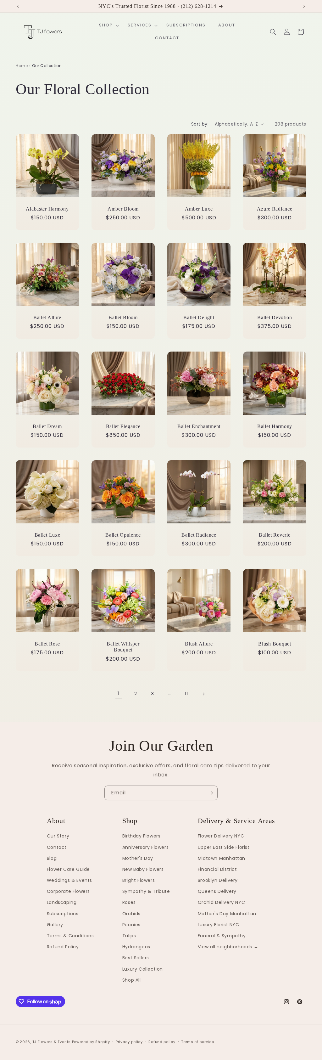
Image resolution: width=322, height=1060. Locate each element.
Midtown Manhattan (221, 858)
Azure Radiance (274, 208)
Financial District (217, 869)
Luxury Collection (142, 969)
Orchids (131, 914)
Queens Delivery (217, 891)
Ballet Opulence (123, 535)
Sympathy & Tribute (146, 891)
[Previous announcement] (18, 6)
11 (186, 694)
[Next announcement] (304, 6)
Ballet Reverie (274, 535)
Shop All (131, 980)
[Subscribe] (210, 793)
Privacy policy (129, 1041)
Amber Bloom (123, 208)
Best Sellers (135, 958)
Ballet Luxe (47, 535)
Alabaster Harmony (47, 208)
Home (22, 65)
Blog (52, 858)
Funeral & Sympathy (222, 936)
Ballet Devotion (274, 317)
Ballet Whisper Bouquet (123, 646)
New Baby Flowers (143, 869)
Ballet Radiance (198, 535)
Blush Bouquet (274, 643)
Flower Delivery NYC (221, 836)
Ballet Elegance (123, 426)
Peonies (131, 925)
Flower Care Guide (68, 869)
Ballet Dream (47, 426)
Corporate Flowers (68, 891)
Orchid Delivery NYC (221, 902)
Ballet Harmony (274, 426)
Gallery (55, 925)
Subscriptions (63, 914)
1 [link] (118, 693)
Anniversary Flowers (145, 847)
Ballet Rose (47, 643)
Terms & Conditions (70, 936)
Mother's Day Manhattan (227, 914)
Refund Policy (63, 947)
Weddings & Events (69, 880)
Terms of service (197, 1041)
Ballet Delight (198, 317)
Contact (57, 847)
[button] (107, 25)
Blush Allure (199, 643)
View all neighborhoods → (228, 947)
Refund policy (161, 1041)
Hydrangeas (136, 947)
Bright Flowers (138, 880)
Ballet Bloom (123, 317)
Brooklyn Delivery (218, 880)
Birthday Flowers (141, 836)
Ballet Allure (47, 317)
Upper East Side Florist (224, 847)
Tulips (129, 936)
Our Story (58, 836)
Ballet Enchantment (198, 426)
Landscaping (62, 902)
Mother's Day (137, 858)
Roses (129, 902)
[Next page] (203, 694)
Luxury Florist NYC (218, 925)
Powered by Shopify (91, 1041)
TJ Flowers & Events (51, 1041)
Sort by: (199, 124)
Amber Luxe (199, 208)
